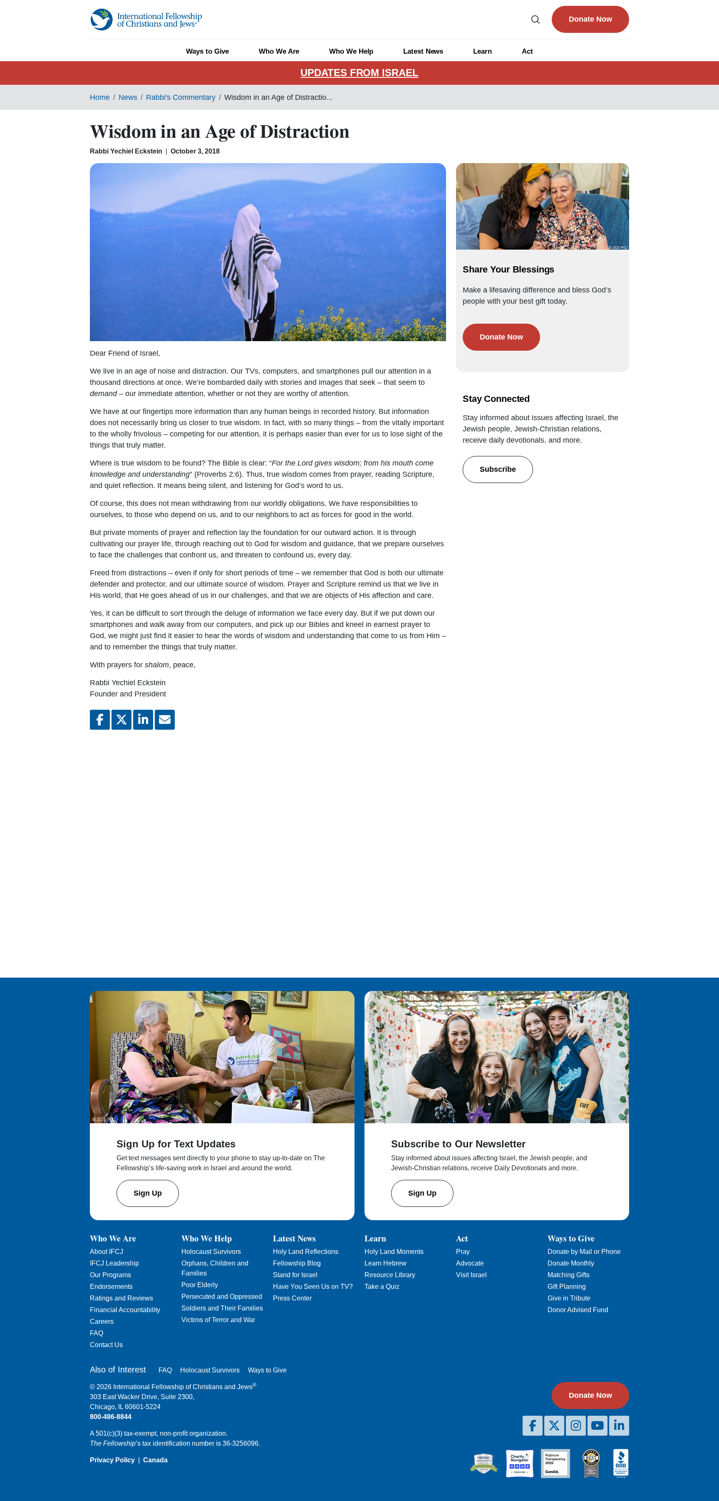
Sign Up (148, 1193)
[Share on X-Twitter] (121, 720)
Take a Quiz (381, 1286)
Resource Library (389, 1274)
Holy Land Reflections (305, 1251)
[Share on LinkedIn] (143, 720)
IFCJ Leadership (114, 1263)
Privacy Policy (112, 1460)
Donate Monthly (571, 1263)
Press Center (292, 1298)
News (128, 97)
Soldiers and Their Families (222, 1308)
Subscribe (498, 469)
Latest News (423, 51)
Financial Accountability (125, 1309)
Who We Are (279, 51)
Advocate (470, 1263)
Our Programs (110, 1274)
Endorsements (111, 1286)
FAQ (96, 1333)
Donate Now (590, 19)
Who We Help (351, 51)
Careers (102, 1321)
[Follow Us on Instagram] (576, 1426)
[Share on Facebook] (100, 720)
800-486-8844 (110, 1416)
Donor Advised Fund (578, 1309)
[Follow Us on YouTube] (597, 1426)
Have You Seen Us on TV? (313, 1286)
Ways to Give (207, 51)
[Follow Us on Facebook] (533, 1426)
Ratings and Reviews (121, 1298)
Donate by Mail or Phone (584, 1251)
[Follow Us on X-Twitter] (554, 1426)
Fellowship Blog (297, 1263)
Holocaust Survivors (211, 1251)
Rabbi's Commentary (181, 97)
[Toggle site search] (535, 19)
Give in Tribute (569, 1298)
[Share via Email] (165, 720)
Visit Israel (471, 1274)
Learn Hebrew (385, 1263)
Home (100, 97)
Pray (463, 1251)
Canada (155, 1460)
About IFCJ (106, 1251)
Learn (482, 51)
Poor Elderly (199, 1284)
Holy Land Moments (394, 1251)
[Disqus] (268, 847)
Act (527, 51)
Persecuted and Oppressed (221, 1296)
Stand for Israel (295, 1274)
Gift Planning (567, 1286)
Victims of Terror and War (218, 1319)
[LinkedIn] (619, 1426)
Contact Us (106, 1344)
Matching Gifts (569, 1274)
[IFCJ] (146, 19)
